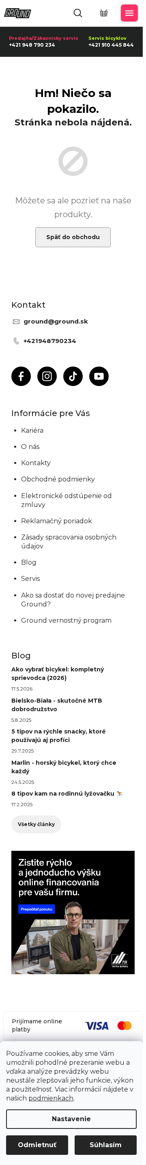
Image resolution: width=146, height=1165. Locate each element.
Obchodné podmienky (58, 479)
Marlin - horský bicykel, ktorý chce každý (63, 767)
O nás (30, 447)
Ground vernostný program (66, 620)
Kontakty (36, 463)
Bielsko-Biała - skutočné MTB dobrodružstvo (56, 705)
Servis (30, 578)
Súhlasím (106, 1145)
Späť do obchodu (73, 237)
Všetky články (36, 824)
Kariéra (32, 430)
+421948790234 (50, 341)
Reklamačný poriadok (56, 521)
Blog (28, 562)
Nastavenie (71, 1119)
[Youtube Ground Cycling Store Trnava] (99, 376)
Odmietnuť (37, 1145)
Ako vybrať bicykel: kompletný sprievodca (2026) (57, 674)
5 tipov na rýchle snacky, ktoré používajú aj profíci (58, 736)
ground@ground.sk (56, 321)
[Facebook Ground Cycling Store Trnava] (21, 376)
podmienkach (50, 1098)
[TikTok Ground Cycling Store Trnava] (73, 376)
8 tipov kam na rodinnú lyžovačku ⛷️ (67, 793)
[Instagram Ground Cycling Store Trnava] (47, 376)
